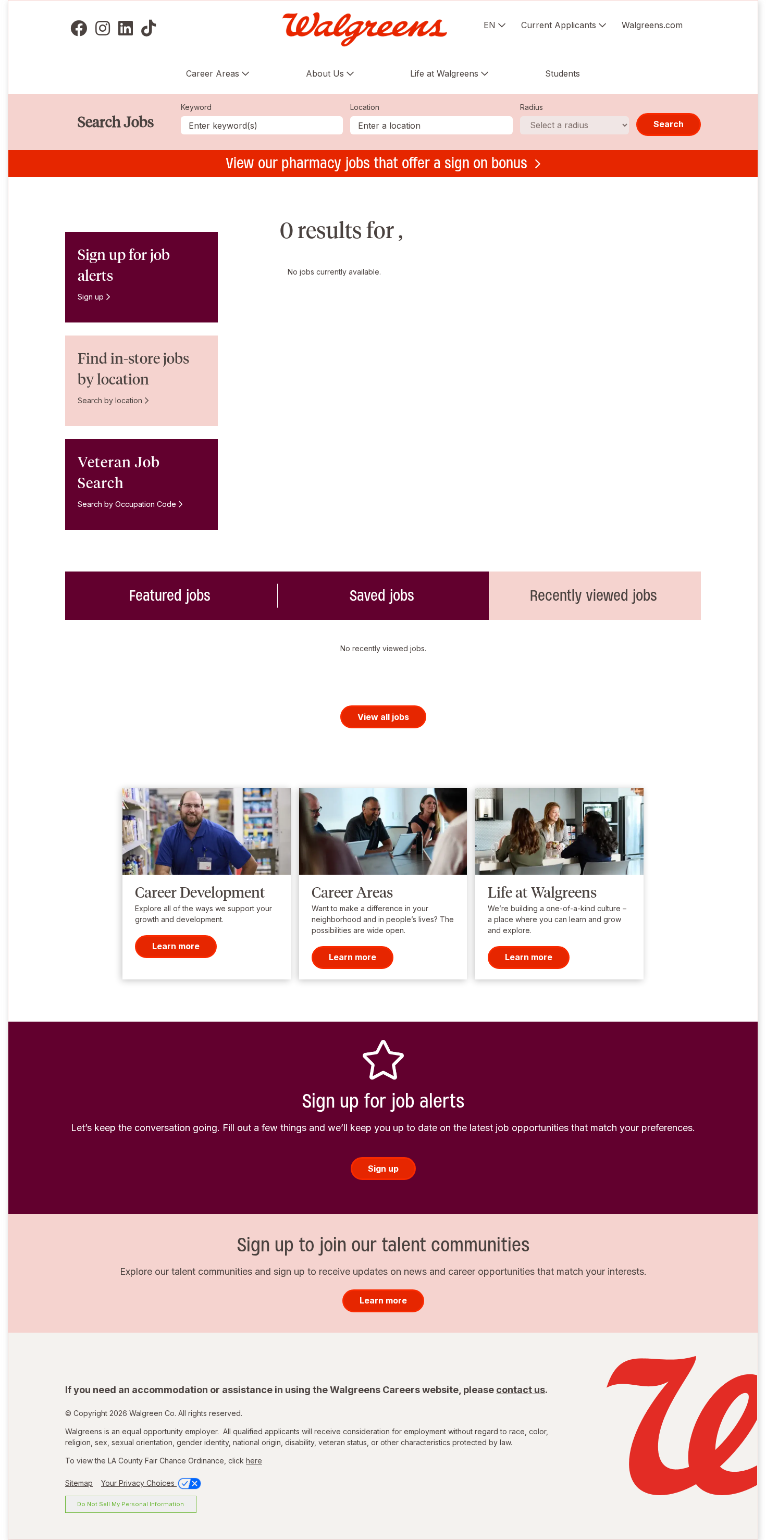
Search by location (110, 400)
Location (364, 107)
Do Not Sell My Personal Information (130, 1504)
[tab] (171, 596)
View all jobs (383, 717)
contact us (520, 1389)
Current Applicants (558, 25)
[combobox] (431, 125)
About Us (325, 73)
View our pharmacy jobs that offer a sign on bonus (376, 163)
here (254, 1460)
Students (562, 73)
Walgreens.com (652, 25)
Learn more (176, 946)
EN (490, 25)
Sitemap (79, 1483)
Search (668, 124)
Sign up (91, 296)
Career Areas (212, 73)
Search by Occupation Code (127, 504)
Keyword (196, 107)
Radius (531, 107)
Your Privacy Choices (139, 1483)
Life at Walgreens (444, 73)
